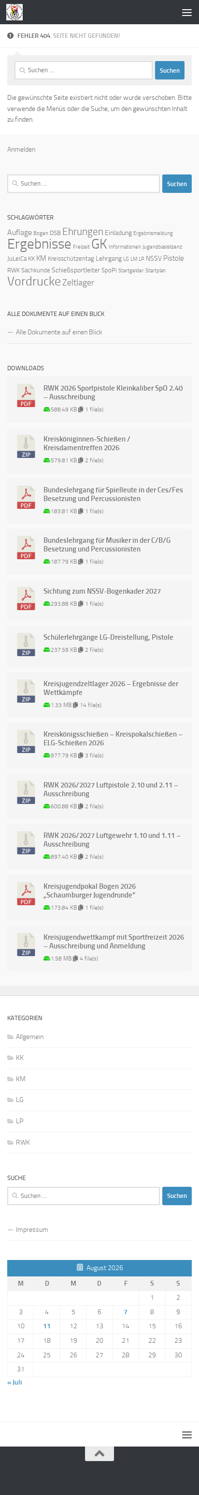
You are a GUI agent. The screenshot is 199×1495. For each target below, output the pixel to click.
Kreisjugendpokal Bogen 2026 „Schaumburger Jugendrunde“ (89, 890)
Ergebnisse (39, 244)
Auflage (19, 232)
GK (99, 244)
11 (47, 1326)
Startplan (155, 271)
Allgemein (29, 1037)
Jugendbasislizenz (162, 247)
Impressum (32, 1230)
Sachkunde (35, 270)
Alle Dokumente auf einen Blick (59, 332)
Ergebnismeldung (153, 233)
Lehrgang (109, 258)
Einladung (118, 233)
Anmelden (21, 149)
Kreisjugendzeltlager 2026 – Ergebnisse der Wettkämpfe (110, 688)
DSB (55, 232)
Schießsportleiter (76, 270)
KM (41, 258)
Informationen (125, 247)
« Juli (14, 1382)
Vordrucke (34, 281)
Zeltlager (78, 282)
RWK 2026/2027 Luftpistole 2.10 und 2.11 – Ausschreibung (110, 789)
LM (133, 259)
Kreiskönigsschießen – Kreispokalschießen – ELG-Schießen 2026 (113, 738)
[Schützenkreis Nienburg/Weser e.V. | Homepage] (17, 12)
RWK (13, 270)
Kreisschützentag (71, 258)
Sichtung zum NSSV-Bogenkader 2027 (102, 591)
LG (126, 259)
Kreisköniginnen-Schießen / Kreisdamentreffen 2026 (86, 443)
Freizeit (81, 247)
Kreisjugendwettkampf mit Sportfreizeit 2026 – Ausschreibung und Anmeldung (113, 941)
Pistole (173, 258)
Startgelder (131, 271)
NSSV (154, 258)
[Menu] (187, 12)
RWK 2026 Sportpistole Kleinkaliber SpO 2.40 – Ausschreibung (113, 392)
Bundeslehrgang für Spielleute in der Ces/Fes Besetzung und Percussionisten (113, 494)
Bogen (40, 233)
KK (31, 258)
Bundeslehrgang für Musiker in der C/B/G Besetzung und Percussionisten (107, 544)
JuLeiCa (17, 258)
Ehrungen (82, 231)
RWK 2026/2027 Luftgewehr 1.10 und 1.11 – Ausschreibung (112, 840)
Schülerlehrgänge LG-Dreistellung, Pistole (108, 637)
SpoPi (109, 270)
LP (141, 259)
